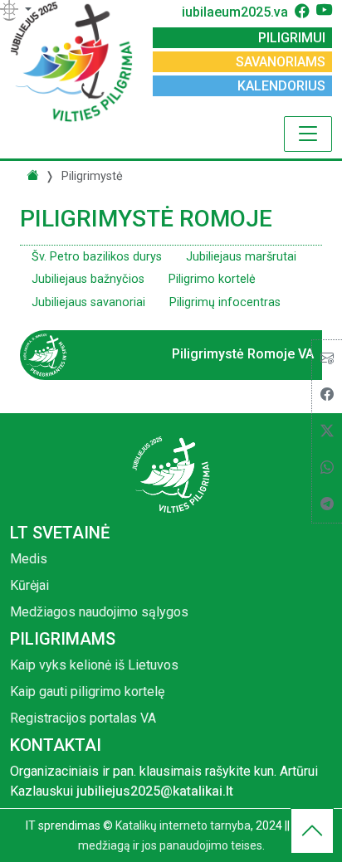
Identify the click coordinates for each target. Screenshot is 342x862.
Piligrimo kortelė (212, 279)
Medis (28, 559)
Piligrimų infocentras (225, 302)
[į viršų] (312, 835)
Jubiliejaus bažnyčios (88, 279)
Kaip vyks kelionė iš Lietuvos (94, 665)
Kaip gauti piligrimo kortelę (87, 691)
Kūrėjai (29, 585)
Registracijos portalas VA (83, 718)
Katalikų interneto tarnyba (183, 825)
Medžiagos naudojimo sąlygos (99, 612)
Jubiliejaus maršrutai (241, 257)
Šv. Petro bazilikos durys (97, 257)
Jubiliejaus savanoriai (88, 302)
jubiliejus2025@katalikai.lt (154, 791)
